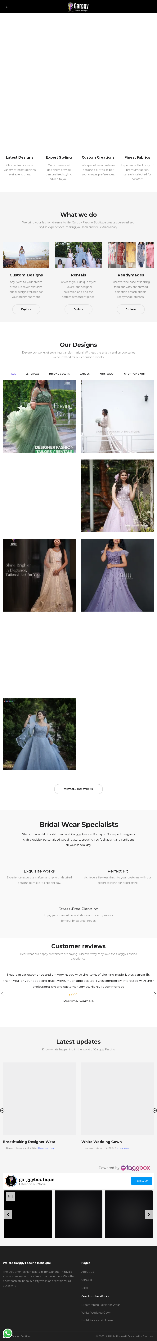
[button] (28, 1214)
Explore (26, 309)
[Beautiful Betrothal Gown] (39, 654)
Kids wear (107, 373)
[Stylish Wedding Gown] (117, 416)
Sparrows (148, 1336)
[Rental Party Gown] (117, 575)
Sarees (85, 373)
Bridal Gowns (59, 373)
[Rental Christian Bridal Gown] (117, 654)
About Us (87, 1271)
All (13, 373)
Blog (84, 1288)
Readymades (131, 275)
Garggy (9, 1147)
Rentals (78, 275)
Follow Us (141, 1181)
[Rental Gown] (117, 495)
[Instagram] (10, 1293)
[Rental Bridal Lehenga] (39, 575)
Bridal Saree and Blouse (97, 1320)
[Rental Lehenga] (39, 416)
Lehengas (32, 373)
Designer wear (46, 1147)
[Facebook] (4, 1293)
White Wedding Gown (101, 1142)
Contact (86, 1280)
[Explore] (26, 255)
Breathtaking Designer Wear (29, 1142)
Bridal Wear (123, 1147)
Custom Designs (26, 275)
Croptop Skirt (135, 373)
